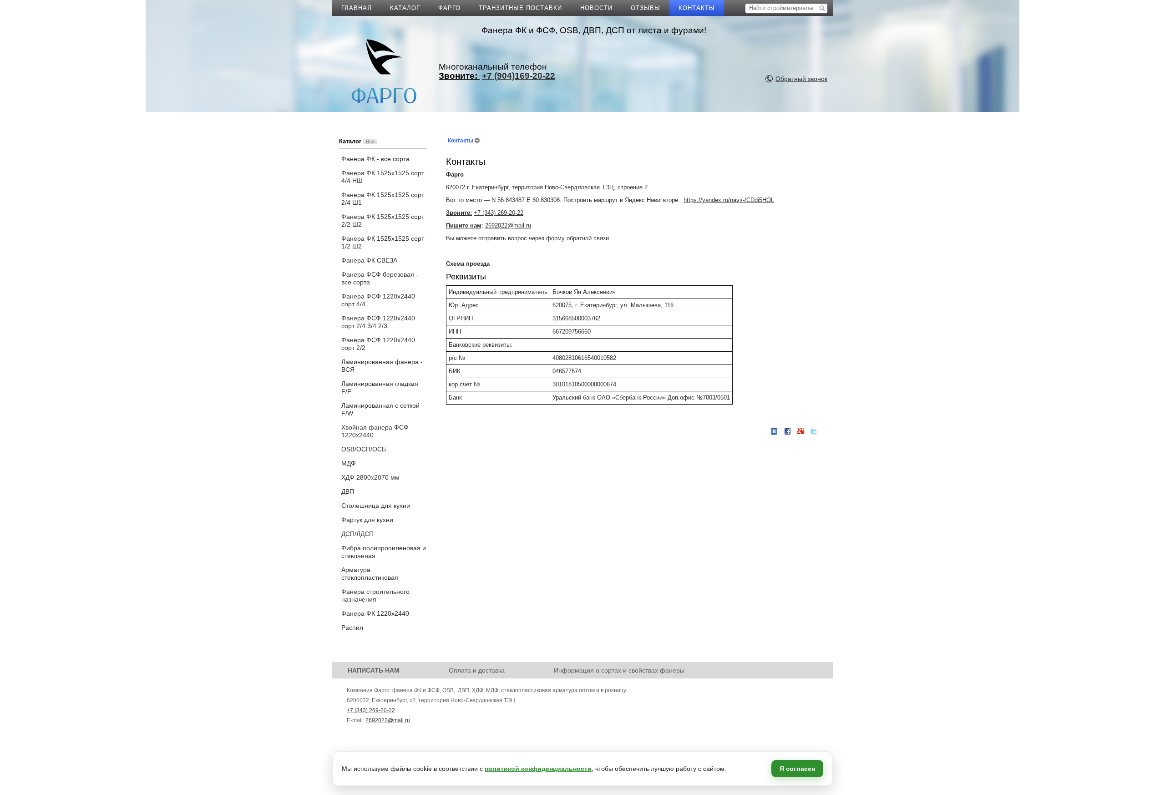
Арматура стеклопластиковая (369, 573)
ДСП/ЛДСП (357, 533)
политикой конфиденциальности (538, 768)
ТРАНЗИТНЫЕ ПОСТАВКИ (520, 8)
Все (370, 141)
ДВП (347, 491)
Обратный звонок (801, 78)
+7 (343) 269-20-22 (498, 212)
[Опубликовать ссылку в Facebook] (787, 431)
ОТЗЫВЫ (645, 8)
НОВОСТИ (596, 8)
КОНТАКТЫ (697, 8)
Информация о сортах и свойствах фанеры (619, 670)
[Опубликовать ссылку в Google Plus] (800, 431)
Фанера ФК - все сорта (375, 158)
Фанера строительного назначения (375, 595)
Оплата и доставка (477, 670)
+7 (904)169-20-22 (518, 76)
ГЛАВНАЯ (356, 8)
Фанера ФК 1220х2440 (375, 613)
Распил (352, 627)
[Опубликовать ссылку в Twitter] (813, 431)
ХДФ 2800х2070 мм (370, 477)
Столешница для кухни (375, 505)
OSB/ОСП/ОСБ (363, 449)
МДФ (348, 463)
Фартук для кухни (367, 519)
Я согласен (797, 768)
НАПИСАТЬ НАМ (374, 670)
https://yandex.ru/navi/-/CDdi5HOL (729, 200)
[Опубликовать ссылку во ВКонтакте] (774, 431)
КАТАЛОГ (405, 8)
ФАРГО (449, 8)
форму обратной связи (577, 238)
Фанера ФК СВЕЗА (369, 260)
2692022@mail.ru (508, 225)
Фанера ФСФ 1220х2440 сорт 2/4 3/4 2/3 (378, 321)
